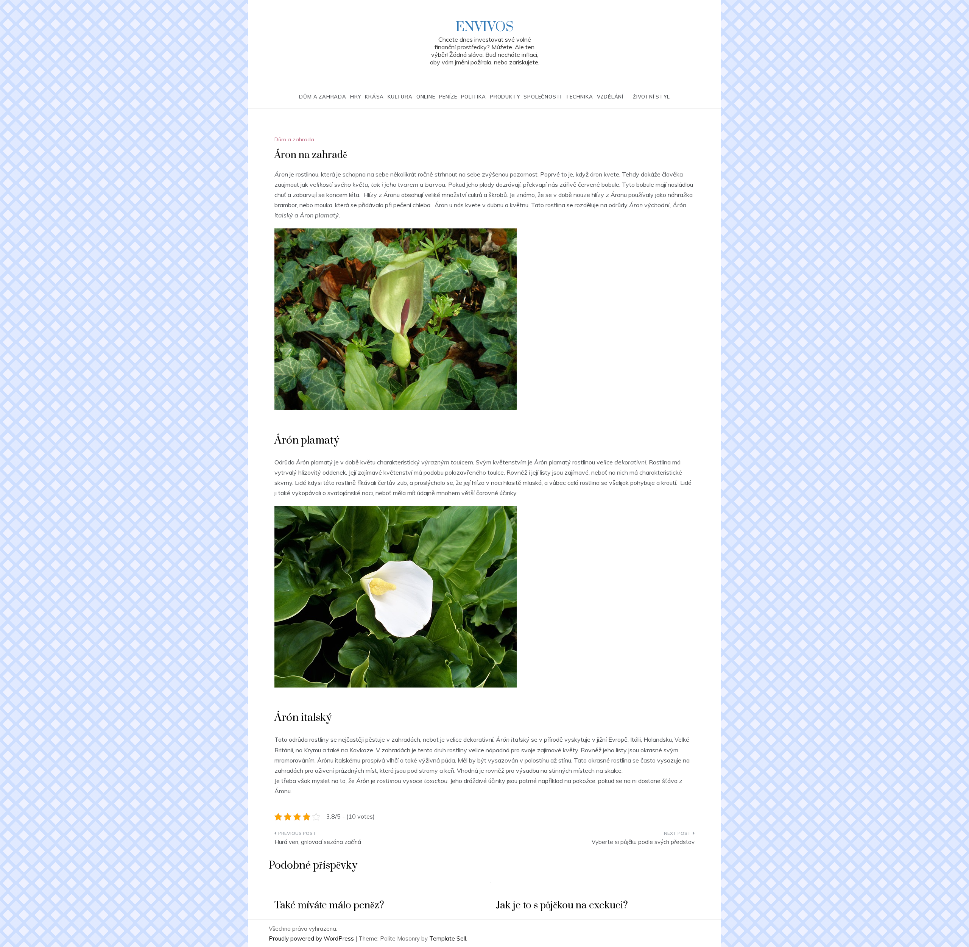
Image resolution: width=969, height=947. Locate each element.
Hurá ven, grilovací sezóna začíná (317, 841)
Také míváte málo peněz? (329, 905)
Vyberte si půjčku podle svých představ (643, 841)
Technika (579, 97)
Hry (355, 97)
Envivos (485, 27)
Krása (374, 97)
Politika (473, 97)
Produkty (505, 97)
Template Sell (447, 938)
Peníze (448, 97)
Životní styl (651, 97)
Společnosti (542, 97)
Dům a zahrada (322, 97)
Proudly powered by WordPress (312, 938)
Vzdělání (610, 97)
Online (425, 97)
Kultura (400, 97)
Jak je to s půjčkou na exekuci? (562, 905)
